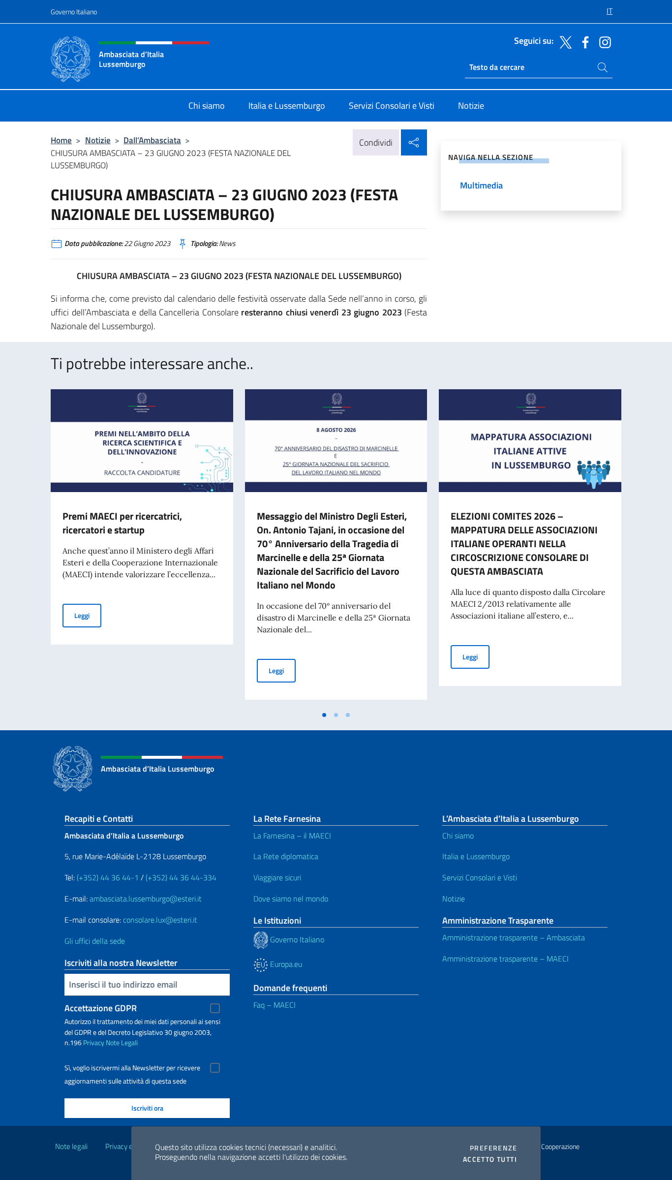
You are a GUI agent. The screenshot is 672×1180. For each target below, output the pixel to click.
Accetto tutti (490, 1159)
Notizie (98, 140)
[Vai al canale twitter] (563, 41)
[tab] (324, 715)
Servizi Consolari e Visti (479, 877)
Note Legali (122, 1042)
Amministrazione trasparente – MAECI (505, 958)
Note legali (71, 1146)
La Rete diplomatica (285, 856)
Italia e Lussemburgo (476, 856)
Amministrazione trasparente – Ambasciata (513, 937)
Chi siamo (458, 835)
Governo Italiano (74, 11)
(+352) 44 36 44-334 (181, 877)
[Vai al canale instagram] (602, 41)
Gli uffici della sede (94, 941)
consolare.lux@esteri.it (160, 920)
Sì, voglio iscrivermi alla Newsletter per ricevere (132, 1067)
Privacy (93, 1042)
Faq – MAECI (274, 1005)
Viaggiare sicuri (277, 877)
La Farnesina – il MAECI (292, 835)
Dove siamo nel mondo (290, 898)
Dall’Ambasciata (152, 140)
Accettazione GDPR (100, 1008)
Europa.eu (285, 964)
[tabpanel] (142, 547)
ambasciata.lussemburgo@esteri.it (146, 898)
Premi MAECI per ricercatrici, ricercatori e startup (122, 522)
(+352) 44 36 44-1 (108, 877)
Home (61, 140)
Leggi (87, 615)
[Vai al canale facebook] (583, 41)
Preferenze (493, 1148)
